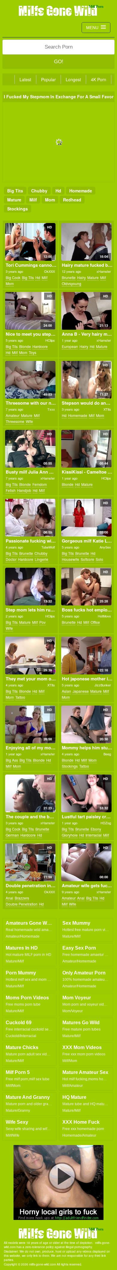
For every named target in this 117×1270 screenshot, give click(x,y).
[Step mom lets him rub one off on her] (30, 586)
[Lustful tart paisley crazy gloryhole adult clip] (86, 793)
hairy (81, 277)
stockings (17, 209)
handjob (24, 490)
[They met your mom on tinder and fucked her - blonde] (30, 655)
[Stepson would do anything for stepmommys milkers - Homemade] (86, 380)
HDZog (105, 822)
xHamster (104, 271)
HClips (50, 340)
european (70, 346)
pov (42, 622)
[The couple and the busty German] (30, 793)
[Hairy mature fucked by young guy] (86, 242)
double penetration (22, 903)
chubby (39, 191)
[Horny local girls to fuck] (58, 1182)
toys (32, 352)
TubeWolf (48, 547)
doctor (11, 559)
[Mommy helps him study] (86, 724)
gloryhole (70, 834)
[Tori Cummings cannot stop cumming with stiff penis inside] (30, 242)
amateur (13, 415)
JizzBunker (102, 685)
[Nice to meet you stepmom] (30, 311)
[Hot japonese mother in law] (86, 655)
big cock (13, 277)
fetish (11, 490)
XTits (107, 409)
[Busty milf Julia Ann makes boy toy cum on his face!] (30, 449)
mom (50, 200)
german (12, 834)
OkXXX (49, 271)
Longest (73, 79)
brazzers (22, 897)
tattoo (20, 697)
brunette (69, 277)
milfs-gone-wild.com (59, 1233)
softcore (87, 559)
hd (58, 191)
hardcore (40, 346)
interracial (94, 834)
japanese (81, 691)
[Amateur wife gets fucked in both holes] (86, 862)
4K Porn (98, 79)
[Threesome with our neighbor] (30, 380)
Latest (25, 79)
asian (66, 691)
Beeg (107, 753)
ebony (96, 828)
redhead (72, 200)
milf (33, 200)
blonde (25, 346)
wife (29, 421)
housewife (70, 559)
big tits (15, 191)
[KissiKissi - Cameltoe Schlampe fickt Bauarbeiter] (86, 449)
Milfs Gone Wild (59, 10)
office (95, 622)
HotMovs (104, 616)
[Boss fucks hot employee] (86, 586)
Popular (48, 79)
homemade (80, 191)
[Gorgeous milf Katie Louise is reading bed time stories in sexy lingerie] (86, 518)
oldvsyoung (71, 283)
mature (14, 200)
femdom (39, 484)
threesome (15, 421)
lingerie (41, 559)
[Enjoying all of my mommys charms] (30, 724)
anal (9, 897)
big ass (12, 760)
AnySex (105, 547)
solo (99, 559)
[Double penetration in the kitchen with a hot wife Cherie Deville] (30, 862)
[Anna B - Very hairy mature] (86, 311)
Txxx (51, 409)
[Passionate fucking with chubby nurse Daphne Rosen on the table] (30, 518)
